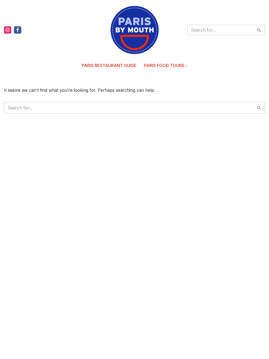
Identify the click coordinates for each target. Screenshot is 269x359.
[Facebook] (17, 30)
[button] (187, 65)
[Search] (259, 30)
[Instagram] (7, 30)
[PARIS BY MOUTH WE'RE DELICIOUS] (134, 30)
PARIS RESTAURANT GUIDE (109, 65)
